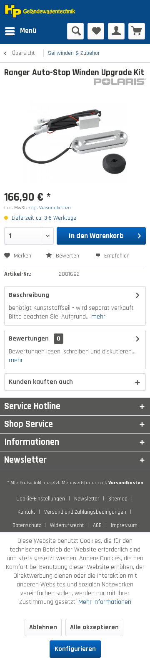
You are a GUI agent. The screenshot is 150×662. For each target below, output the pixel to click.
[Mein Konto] (116, 31)
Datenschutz (26, 525)
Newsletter (86, 498)
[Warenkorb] (136, 31)
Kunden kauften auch (41, 382)
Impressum (124, 525)
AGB (97, 525)
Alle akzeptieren (94, 627)
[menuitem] (20, 31)
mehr (97, 316)
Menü (28, 30)
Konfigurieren (75, 649)
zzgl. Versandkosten (49, 208)
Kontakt (26, 512)
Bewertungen (29, 338)
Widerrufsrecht (67, 525)
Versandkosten (125, 483)
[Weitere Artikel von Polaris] (120, 85)
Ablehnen (43, 627)
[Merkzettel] (96, 31)
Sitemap (118, 498)
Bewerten (67, 256)
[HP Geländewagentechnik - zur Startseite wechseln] (39, 11)
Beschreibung (29, 295)
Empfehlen (116, 256)
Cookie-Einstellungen (40, 498)
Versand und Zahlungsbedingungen (85, 512)
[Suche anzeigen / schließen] (75, 31)
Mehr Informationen (104, 602)
